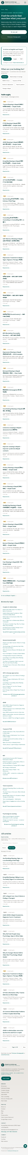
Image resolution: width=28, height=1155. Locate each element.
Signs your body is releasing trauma (11, 742)
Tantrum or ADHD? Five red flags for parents (13, 718)
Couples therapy (5, 1090)
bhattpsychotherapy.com (12, 1150)
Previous (4, 1047)
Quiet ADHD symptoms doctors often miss (13, 712)
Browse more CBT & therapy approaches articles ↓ (14, 695)
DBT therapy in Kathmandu (9, 767)
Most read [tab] (11, 847)
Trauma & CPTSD (17, 80)
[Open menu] (25, 2)
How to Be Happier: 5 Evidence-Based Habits (14, 653)
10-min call (14, 32)
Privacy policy (4, 1115)
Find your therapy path (14, 37)
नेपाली (21, 59)
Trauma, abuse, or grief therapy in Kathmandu (14, 744)
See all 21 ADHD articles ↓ (9, 721)
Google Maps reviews (6, 1119)
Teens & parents (20, 84)
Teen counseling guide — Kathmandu (12, 799)
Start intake (6, 1078)
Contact (3, 1109)
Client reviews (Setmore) (7, 1117)
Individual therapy (5, 1088)
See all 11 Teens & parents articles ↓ (12, 806)
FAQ (2, 1113)
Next (24, 1047)
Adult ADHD (4, 1094)
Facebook (3, 1137)
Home (2, 9)
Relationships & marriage (16, 76)
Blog (2, 1111)
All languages (7, 59)
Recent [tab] (4, 847)
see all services (5, 1054)
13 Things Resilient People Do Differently (12, 655)
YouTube (3, 1139)
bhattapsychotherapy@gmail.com (9, 1129)
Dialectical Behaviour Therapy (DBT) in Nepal (13, 765)
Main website (4, 1141)
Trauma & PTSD (5, 1092)
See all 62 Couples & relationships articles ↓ (14, 632)
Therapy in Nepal (6, 88)
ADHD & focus (5, 80)
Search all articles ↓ (18, 62)
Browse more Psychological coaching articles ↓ (14, 825)
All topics (4, 76)
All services (4, 1086)
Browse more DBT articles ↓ (10, 778)
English (15, 59)
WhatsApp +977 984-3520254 (9, 1131)
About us (3, 1106)
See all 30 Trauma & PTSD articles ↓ (12, 748)
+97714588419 (4, 1127)
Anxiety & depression (7, 84)
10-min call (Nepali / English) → (8, 595)
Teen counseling (5, 1096)
